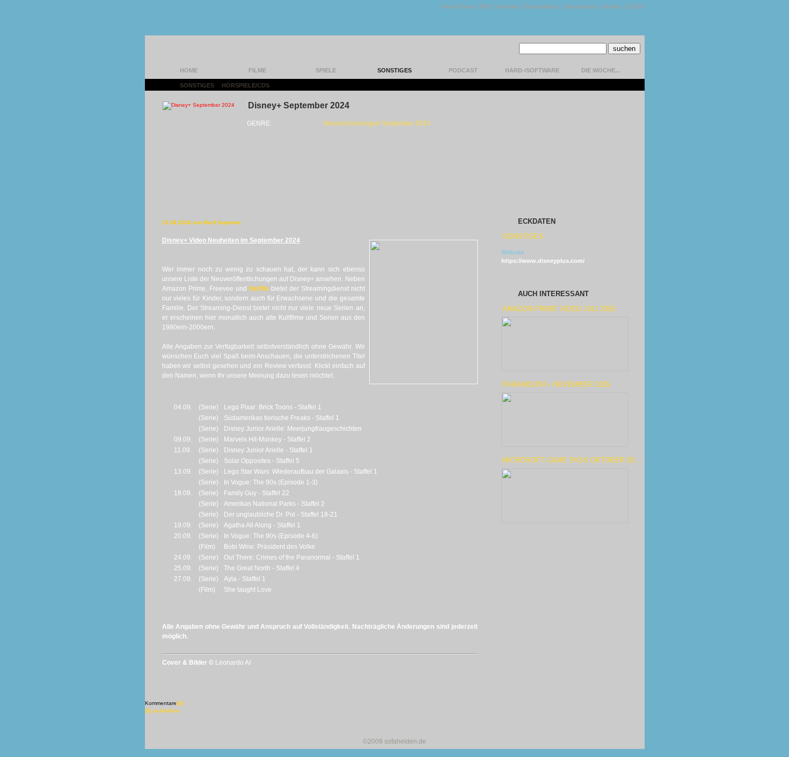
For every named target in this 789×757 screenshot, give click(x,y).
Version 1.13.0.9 (623, 6)
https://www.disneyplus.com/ (543, 261)
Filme (257, 70)
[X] (180, 703)
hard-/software (532, 70)
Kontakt (507, 6)
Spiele (326, 70)
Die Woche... (600, 70)
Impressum (580, 6)
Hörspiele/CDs (245, 85)
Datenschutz (542, 6)
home (189, 70)
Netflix (259, 288)
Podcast (463, 70)
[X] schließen (162, 711)
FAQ (485, 6)
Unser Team (457, 6)
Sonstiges (394, 70)
